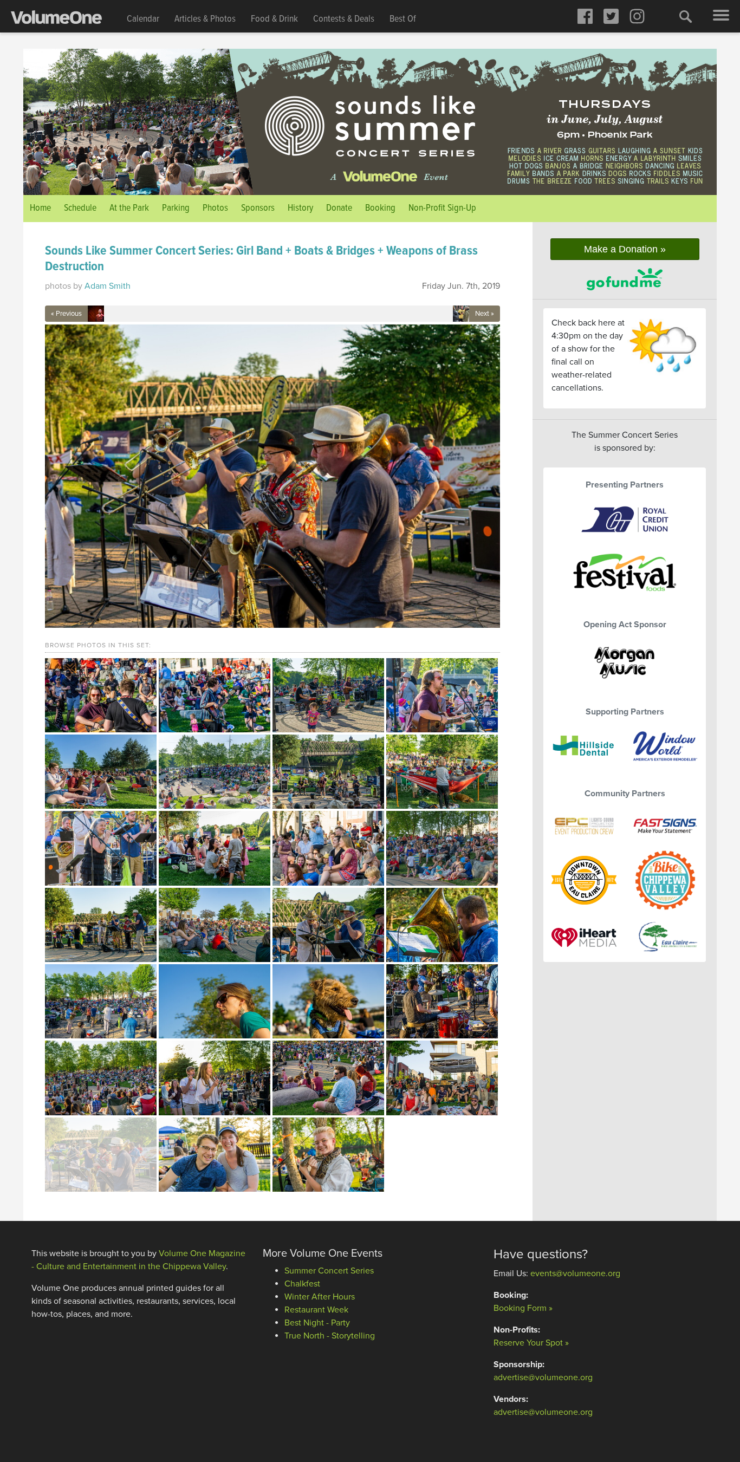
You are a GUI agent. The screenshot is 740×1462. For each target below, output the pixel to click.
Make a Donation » (625, 249)
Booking (380, 208)
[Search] (686, 16)
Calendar (143, 19)
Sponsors (258, 208)
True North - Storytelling (329, 1335)
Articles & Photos (205, 19)
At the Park (129, 208)
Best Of (403, 19)
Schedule (80, 208)
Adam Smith (108, 286)
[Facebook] (585, 16)
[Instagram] (637, 16)
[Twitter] (611, 16)
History (300, 208)
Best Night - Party (317, 1322)
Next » (484, 313)
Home (40, 208)
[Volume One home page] (65, 20)
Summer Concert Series (329, 1270)
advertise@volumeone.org (543, 1377)
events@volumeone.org (575, 1273)
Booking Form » (523, 1308)
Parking (176, 208)
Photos (215, 208)
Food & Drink (274, 19)
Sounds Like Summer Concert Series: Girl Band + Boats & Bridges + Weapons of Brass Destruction (261, 259)
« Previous (66, 313)
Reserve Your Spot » (531, 1342)
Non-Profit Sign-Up (442, 208)
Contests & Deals (343, 19)
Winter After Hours (319, 1296)
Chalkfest (302, 1283)
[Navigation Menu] (721, 16)
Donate (339, 208)
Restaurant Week (316, 1309)
